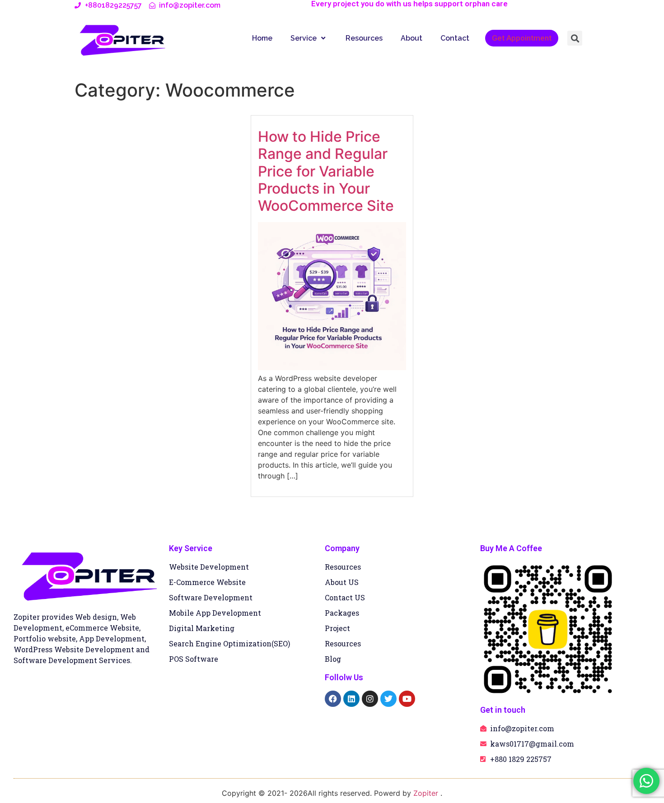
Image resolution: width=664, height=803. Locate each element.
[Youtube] (407, 699)
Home (262, 38)
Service (303, 38)
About (411, 38)
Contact (454, 38)
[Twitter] (388, 699)
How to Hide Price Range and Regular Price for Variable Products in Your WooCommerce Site (326, 171)
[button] (574, 38)
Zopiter (426, 793)
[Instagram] (370, 699)
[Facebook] (333, 699)
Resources (364, 38)
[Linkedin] (351, 699)
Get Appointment (522, 37)
